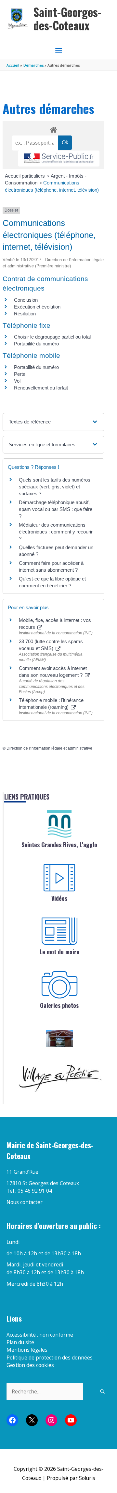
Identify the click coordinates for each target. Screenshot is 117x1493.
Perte (19, 374)
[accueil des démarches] (53, 128)
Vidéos (59, 898)
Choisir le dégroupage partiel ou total (52, 337)
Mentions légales (26, 1349)
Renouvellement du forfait (41, 387)
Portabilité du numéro (36, 343)
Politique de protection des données (49, 1357)
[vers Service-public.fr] (58, 159)
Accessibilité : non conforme (39, 1334)
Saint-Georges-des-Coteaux (67, 19)
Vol (17, 381)
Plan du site (20, 1342)
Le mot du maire (59, 951)
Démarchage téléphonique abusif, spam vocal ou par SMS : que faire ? (55, 509)
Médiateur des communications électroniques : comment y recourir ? (56, 531)
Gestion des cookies (30, 1365)
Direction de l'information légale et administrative (49, 748)
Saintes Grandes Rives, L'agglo (59, 844)
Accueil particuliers (25, 176)
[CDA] (59, 824)
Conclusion (26, 300)
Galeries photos (59, 1005)
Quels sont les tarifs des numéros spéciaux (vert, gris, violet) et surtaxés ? (54, 486)
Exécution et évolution (37, 307)
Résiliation (25, 313)
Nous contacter (24, 1202)
